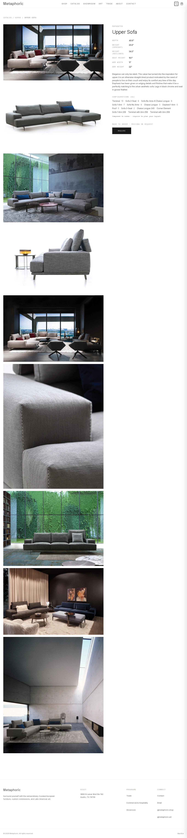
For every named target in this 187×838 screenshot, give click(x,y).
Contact (131, 4)
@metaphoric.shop (165, 810)
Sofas (18, 18)
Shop (64, 4)
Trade (109, 4)
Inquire (122, 131)
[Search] (176, 4)
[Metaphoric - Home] (13, 4)
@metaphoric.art (164, 817)
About (119, 4)
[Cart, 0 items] (182, 4)
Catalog (75, 4)
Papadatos (117, 26)
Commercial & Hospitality (137, 803)
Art (101, 4)
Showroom (89, 4)
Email (159, 803)
